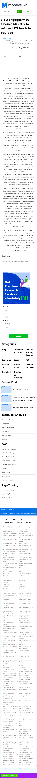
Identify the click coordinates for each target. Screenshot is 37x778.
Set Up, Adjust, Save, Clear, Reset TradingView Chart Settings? (10, 661)
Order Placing (6, 586)
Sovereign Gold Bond (24, 591)
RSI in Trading (22, 551)
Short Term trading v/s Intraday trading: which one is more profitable (26, 695)
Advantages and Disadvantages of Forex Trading (25, 545)
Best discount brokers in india (26, 700)
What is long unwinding (9, 529)
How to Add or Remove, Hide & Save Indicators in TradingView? (26, 748)
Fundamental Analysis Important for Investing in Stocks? (9, 652)
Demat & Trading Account (30, 352)
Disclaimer (6, 256)
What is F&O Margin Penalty (10, 646)
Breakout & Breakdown (9, 557)
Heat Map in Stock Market (25, 549)
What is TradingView (24, 650)
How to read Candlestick (9, 551)
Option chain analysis (8, 531)
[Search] (13, 11)
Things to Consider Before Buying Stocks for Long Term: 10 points (10, 742)
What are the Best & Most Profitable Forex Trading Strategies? (9, 628)
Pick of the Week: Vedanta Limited (23, 407)
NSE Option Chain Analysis (10, 539)
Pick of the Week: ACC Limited (22, 390)
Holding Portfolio (7, 580)
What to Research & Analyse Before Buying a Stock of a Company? (26, 742)
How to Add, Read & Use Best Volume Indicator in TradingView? (10, 748)
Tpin (20, 582)
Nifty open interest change (10, 535)
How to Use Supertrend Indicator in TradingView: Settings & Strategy (9, 719)
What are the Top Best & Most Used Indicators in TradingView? (10, 683)
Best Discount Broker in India (26, 607)
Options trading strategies (25, 529)
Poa (20, 567)
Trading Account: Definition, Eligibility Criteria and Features (10, 702)
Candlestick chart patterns (10, 533)
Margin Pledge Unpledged (9, 593)
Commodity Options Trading (10, 632)
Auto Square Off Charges (25, 593)
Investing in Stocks (23, 618)
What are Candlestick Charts (10, 549)
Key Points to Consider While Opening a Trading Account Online (10, 708)
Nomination (6, 573)
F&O (28, 360)
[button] (7, 256)
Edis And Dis (6, 576)
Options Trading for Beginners (10, 644)
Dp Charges (6, 599)
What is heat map (23, 531)
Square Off (21, 588)
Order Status (22, 586)
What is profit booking (24, 527)
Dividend (21, 584)
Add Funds (21, 576)
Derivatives (7, 360)
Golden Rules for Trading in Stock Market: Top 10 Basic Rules (26, 737)
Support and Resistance (25, 553)
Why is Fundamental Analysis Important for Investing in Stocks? (10, 737)
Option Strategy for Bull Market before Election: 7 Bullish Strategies (25, 731)
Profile (20, 571)
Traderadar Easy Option (25, 656)
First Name (7, 307)
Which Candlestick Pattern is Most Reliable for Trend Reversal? (26, 719)
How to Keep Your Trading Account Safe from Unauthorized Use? (9, 714)
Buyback (5, 582)
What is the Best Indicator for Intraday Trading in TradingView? (10, 725)
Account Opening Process (25, 573)
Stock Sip (5, 591)
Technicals (7, 372)
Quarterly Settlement (24, 578)
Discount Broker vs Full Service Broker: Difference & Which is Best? (10, 689)
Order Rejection (7, 588)
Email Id (5, 314)
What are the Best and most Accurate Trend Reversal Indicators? (26, 714)
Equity (17, 360)
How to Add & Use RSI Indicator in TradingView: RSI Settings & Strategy (10, 754)
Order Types (6, 584)
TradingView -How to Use (25, 557)
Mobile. (5, 321)
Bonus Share (22, 580)
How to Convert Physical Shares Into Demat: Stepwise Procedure (26, 689)
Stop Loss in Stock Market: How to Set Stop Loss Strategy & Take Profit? (25, 754)
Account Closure (7, 571)
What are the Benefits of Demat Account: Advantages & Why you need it (26, 708)
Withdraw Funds (7, 578)
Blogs (4, 349)
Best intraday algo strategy (10, 527)
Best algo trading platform (25, 533)
